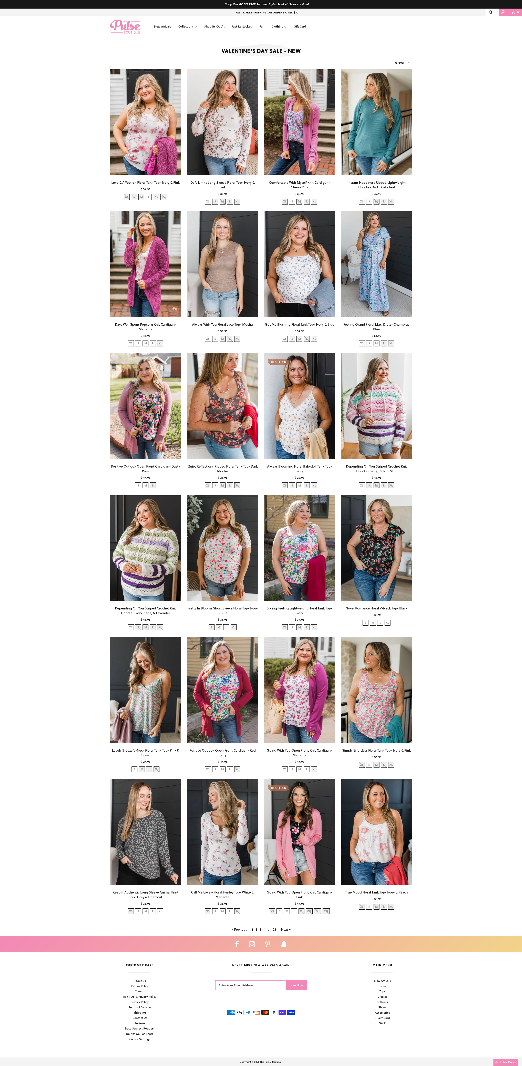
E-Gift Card (382, 1018)
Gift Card (300, 26)
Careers (140, 991)
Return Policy (140, 986)
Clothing (277, 26)
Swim (382, 986)
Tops (382, 991)
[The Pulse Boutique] (125, 26)
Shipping (139, 1012)
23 (274, 929)
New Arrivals (162, 26)
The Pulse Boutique (271, 1062)
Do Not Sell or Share (140, 1034)
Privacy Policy (140, 1002)
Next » (286, 929)
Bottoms (382, 1002)
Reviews (139, 1023)
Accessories (382, 1012)
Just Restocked (242, 26)
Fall (262, 26)
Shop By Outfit (214, 26)
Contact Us (140, 1018)
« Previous (239, 929)
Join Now (296, 985)
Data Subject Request (139, 1028)
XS (208, 201)
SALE (382, 1023)
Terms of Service (140, 1007)
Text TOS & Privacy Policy (139, 996)
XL (387, 623)
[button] (505, 1062)
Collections (186, 26)
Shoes (382, 1007)
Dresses (382, 996)
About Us (140, 981)
